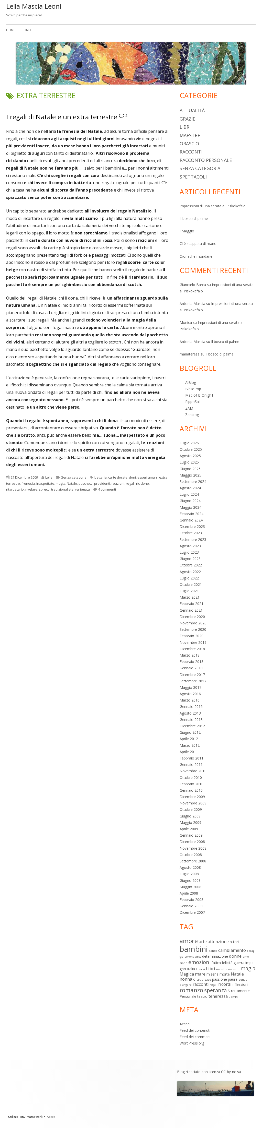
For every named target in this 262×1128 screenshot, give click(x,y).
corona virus (192, 956)
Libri (185, 127)
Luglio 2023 (189, 552)
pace (207, 979)
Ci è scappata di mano (198, 243)
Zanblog (192, 414)
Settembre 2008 (193, 861)
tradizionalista (62, 489)
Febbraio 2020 (191, 635)
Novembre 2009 (193, 803)
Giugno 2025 (190, 468)
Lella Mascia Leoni (33, 6)
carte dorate (117, 477)
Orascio (189, 143)
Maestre (190, 135)
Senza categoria (73, 477)
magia (60, 483)
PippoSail (192, 401)
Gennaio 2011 (191, 764)
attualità (192, 110)
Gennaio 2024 (191, 520)
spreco (44, 489)
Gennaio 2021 (191, 610)
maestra (221, 969)
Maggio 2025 (190, 475)
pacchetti (86, 483)
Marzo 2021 (190, 597)
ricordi (225, 984)
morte (225, 974)
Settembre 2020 (193, 629)
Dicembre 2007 (192, 912)
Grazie (187, 119)
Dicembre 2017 (192, 674)
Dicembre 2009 (192, 796)
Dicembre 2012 (192, 725)
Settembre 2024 (193, 481)
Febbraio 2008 (191, 899)
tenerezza (218, 996)
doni (132, 477)
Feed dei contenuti (195, 1030)
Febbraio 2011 (191, 758)
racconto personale (206, 160)
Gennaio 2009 (191, 835)
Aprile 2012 (189, 738)
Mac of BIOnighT (199, 395)
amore (189, 941)
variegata (82, 489)
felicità (227, 962)
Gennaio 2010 (191, 790)
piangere (186, 985)
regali (130, 483)
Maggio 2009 (190, 822)
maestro (233, 969)
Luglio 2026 (189, 443)
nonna (186, 979)
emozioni (199, 962)
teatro (202, 996)
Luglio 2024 (189, 494)
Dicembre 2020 (192, 616)
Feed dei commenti (196, 1036)
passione (219, 979)
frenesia (28, 483)
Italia (191, 968)
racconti (191, 152)
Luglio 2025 (189, 462)
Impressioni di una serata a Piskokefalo (213, 206)
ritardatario (15, 489)
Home (10, 30)
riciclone (142, 483)
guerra (239, 962)
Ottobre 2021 (191, 584)
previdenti (102, 483)
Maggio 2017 (190, 687)
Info (28, 30)
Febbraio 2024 (191, 513)
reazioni (118, 483)
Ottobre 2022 (191, 565)
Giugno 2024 (190, 500)
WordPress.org (192, 1043)
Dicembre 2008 (192, 841)
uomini (233, 997)
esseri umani (147, 477)
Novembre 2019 (193, 642)
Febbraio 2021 (191, 603)
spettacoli (193, 177)
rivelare (31, 489)
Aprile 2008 (189, 893)
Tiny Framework (30, 1117)
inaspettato (45, 483)
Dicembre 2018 (192, 648)
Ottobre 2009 (191, 809)
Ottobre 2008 (191, 854)
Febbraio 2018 (191, 661)
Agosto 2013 (190, 713)
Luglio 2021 (189, 590)
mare (200, 974)
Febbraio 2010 (191, 783)
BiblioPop (193, 388)
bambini (194, 949)
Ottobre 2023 (191, 532)
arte (203, 941)
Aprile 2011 (189, 751)
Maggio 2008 (190, 886)
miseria (212, 974)
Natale (72, 483)
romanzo (191, 990)
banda (213, 951)
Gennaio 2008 (191, 906)
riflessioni (240, 984)
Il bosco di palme (194, 218)
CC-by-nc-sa (231, 1071)
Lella (48, 477)
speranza (215, 990)
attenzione (218, 941)
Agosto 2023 (190, 545)
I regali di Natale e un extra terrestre (61, 116)
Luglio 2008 (189, 873)
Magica (187, 974)
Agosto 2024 (190, 487)
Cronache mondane (196, 256)
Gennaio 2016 (191, 706)
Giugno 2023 (190, 558)
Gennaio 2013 (191, 719)
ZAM (189, 408)
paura (232, 979)
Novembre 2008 (193, 848)
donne (235, 956)
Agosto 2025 (190, 455)
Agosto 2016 (190, 693)
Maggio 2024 (190, 507)
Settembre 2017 (193, 681)
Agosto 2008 (190, 867)
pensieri (243, 979)
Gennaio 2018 (191, 668)
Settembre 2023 (193, 539)
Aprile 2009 (189, 828)
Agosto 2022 (190, 571)
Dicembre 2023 (192, 526)
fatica (216, 962)
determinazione (215, 956)
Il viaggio (187, 231)
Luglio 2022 (189, 578)
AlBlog (190, 382)
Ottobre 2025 (191, 449)
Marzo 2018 (190, 655)
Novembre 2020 (193, 623)
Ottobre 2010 (191, 777)
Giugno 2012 (190, 732)
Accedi (185, 1024)
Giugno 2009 (190, 816)
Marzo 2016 (190, 700)
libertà (200, 969)
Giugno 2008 (190, 880)
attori (234, 941)
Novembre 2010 (193, 770)
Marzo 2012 (190, 745)
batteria (100, 477)
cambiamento (232, 950)
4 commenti (107, 489)
